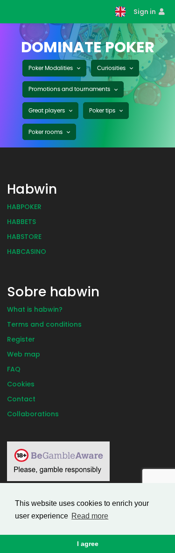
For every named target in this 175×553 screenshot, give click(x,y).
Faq (14, 369)
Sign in (145, 11)
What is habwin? (35, 309)
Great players (47, 110)
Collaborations (33, 414)
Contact (21, 399)
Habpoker (24, 206)
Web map (23, 354)
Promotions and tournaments (70, 89)
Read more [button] (89, 516)
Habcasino (26, 251)
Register (21, 339)
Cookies (21, 384)
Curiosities (112, 68)
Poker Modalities (51, 68)
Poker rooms (46, 132)
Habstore (24, 236)
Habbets (21, 221)
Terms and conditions (44, 324)
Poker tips (103, 110)
